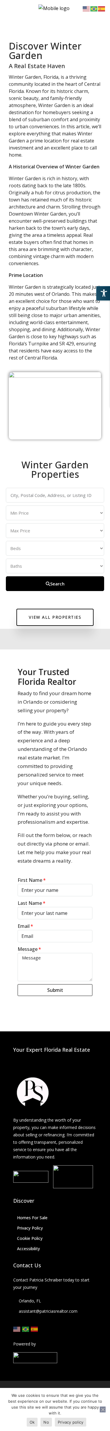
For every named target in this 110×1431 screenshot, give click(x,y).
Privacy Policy (30, 1228)
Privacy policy (71, 1422)
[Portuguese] (26, 1329)
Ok (32, 1422)
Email (24, 926)
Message (28, 949)
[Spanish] (34, 1329)
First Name (30, 880)
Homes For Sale (32, 1217)
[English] (17, 1329)
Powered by (24, 1344)
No (46, 1422)
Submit (55, 990)
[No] (103, 1409)
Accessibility (28, 1248)
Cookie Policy (30, 1238)
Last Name (30, 903)
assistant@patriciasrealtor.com (48, 1311)
